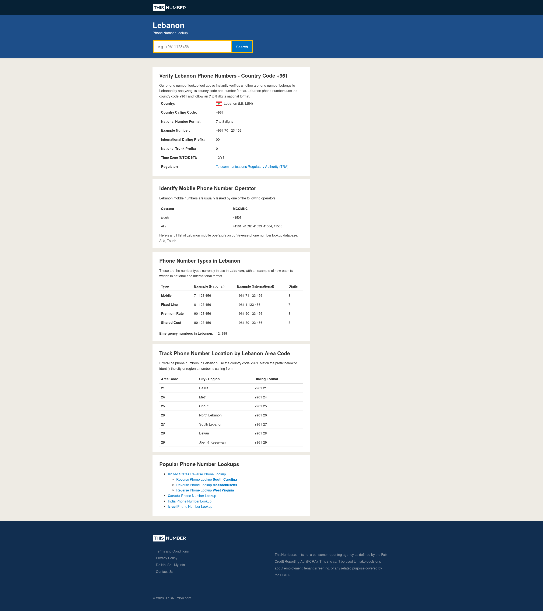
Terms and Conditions (172, 551)
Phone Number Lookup (192, 495)
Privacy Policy (166, 557)
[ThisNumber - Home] (169, 540)
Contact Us (164, 571)
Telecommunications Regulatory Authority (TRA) (252, 166)
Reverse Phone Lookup (197, 474)
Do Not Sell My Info (170, 564)
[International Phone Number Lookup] (169, 8)
